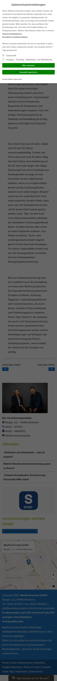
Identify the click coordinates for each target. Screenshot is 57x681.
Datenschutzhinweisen (12, 34)
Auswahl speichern (28, 72)
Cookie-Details (7, 79)
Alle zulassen (28, 65)
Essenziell (11, 55)
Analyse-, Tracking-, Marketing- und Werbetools (29, 59)
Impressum (18, 79)
